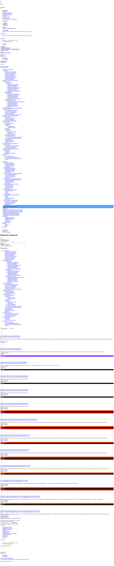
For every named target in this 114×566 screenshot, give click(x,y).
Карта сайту (5, 535)
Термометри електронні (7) (13, 281)
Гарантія (4, 15)
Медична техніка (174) (7, 260)
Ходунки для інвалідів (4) (10, 320)
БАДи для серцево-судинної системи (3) (13, 324)
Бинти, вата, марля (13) (10, 310)
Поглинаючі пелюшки (9, 203)
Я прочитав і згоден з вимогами (10, 523)
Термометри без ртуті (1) (13, 280)
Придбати (5, 207)
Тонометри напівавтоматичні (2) (14, 265)
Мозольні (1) (10, 302)
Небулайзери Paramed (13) (13, 272)
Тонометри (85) (8, 261)
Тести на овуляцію (9, 186)
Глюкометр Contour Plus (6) (10, 285)
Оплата (4, 44)
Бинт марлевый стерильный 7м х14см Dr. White (10, 336)
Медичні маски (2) (9, 309)
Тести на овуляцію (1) (9, 292)
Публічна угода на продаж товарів (10, 19)
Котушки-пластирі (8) (12, 301)
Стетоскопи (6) (8, 282)
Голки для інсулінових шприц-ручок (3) (13, 289)
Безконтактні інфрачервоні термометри (13, 179)
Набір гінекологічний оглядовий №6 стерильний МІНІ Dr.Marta (13, 363)
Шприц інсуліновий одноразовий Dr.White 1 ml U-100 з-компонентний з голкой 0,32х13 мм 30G (19, 497)
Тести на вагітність (9, 185)
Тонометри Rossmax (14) (13, 267)
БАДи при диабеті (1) (9, 322)
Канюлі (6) (7, 311)
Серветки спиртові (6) (9, 295)
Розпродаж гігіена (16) (9, 254)
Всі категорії (5, 229)
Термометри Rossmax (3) (13, 279)
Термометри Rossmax (9, 181)
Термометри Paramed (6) (12, 278)
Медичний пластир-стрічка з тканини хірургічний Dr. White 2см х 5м (14, 450)
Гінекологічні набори (9, 187)
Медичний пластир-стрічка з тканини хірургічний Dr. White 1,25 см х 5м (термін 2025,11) (18, 420)
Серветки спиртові (9, 190)
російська (17, 49)
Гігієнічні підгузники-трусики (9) (12, 313)
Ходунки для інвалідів (9, 197)
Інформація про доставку (8, 13)
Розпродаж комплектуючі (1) (11, 255)
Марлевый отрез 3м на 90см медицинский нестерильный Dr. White (14, 390)
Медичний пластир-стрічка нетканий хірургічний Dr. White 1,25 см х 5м (15, 466)
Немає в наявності (4, 381)
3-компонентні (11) (11, 298)
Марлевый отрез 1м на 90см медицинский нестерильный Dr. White (14, 376)
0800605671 (5, 24)
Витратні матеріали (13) (10, 257)
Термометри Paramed (9, 180)
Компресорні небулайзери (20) (14, 270)
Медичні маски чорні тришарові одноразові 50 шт (10, 349)
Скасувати (3, 246)
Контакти (5, 11)
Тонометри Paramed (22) (12, 266)
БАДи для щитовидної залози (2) (12, 323)
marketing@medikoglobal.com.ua (9, 28)
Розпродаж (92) (6, 250)
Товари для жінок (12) (7, 290)
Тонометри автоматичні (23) (13, 262)
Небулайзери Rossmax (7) (13, 274)
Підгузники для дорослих (10, 202)
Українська (8, 49)
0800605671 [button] (2, 553)
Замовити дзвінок (4, 61)
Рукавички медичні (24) (10, 305)
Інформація (5, 216)
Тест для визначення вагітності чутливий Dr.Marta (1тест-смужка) (13, 481)
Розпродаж (5, 208)
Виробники (5, 536)
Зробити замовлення (4, 66)
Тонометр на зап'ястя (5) (12, 264)
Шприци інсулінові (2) (9, 287)
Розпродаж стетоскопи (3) (10, 256)
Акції (4, 537)
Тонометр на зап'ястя (9, 165)
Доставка (5, 43)
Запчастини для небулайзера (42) (14, 275)
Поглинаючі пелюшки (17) (10, 315)
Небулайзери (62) (8, 269)
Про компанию (6, 18)
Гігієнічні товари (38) (7, 312)
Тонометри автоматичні (10, 163)
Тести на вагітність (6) (9, 291)
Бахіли (6, 192)
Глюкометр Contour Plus (10, 175)
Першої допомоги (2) (12, 304)
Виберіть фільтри (9, 246)
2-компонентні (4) (11, 297)
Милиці (6, 195)
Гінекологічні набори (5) (10, 293)
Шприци (7, 191)
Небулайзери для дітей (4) (13, 271)
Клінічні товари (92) (7, 294)
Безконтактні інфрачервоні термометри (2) (16, 277)
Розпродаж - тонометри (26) (11, 251)
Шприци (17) (8, 296)
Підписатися (14, 522)
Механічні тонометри (9, 164)
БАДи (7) (5, 321)
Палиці (6, 196)
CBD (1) (7, 325)
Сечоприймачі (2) (8, 308)
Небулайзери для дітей (9, 170)
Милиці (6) (7, 317)
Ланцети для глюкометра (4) (11, 286)
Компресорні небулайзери (10, 169)
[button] (3, 33)
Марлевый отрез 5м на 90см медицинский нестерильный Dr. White (14, 404)
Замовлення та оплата (7, 12)
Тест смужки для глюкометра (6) (11, 284)
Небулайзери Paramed (9, 171)
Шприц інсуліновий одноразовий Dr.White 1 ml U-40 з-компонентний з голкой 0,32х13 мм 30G (19, 511)
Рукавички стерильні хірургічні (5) (15, 306)
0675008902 (5, 25)
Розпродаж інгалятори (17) (10, 252)
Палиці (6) (7, 319)
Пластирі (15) (8, 300)
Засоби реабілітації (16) (7, 316)
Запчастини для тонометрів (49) (14, 268)
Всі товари (5, 161)
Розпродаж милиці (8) (9, 259)
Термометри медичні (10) (10, 276)
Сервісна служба (6, 16)
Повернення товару (7, 14)
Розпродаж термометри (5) (10, 253)
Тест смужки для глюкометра (11, 174)
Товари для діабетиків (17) (8, 283)
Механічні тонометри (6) (13, 263)
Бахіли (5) (7, 299)
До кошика (2, 342)
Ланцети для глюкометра (10, 176)
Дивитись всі (8, 166)
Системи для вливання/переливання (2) (13, 307)
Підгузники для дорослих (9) (11, 314)
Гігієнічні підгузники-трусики (11, 201)
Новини (4, 223)
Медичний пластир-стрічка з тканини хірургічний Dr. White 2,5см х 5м (14, 435)
